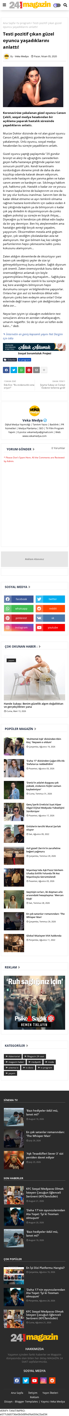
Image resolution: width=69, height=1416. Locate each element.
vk (53, 618)
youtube (53, 627)
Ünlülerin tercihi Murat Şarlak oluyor (43, 828)
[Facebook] (6, 370)
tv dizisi (29, 1067)
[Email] (36, 370)
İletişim (32, 1393)
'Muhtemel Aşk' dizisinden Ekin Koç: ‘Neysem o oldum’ (43, 740)
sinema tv (13, 1067)
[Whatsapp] (21, 370)
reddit (53, 608)
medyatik (36, 1062)
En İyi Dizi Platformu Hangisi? (45, 1267)
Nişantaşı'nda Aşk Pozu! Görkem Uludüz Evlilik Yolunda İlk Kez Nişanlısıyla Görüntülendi (44, 873)
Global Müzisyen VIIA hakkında (43, 935)
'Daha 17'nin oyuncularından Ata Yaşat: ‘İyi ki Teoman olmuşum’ (45, 1214)
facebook (21, 599)
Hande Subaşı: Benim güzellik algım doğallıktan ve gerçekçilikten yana (33, 705)
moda (51, 1062)
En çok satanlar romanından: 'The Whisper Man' (45, 915)
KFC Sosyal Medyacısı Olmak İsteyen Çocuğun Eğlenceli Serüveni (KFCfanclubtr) (45, 1192)
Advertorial (14, 1056)
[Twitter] (13, 370)
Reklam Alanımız (34, 559)
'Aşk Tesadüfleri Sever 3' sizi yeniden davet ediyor (44, 1155)
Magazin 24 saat (35, 1056)
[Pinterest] (29, 370)
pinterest (21, 618)
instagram (21, 627)
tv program (24, 23)
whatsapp (21, 608)
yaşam (11, 1073)
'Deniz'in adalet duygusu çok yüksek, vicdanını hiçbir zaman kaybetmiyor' (43, 786)
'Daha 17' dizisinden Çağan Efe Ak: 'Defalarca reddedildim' (45, 762)
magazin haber (16, 1062)
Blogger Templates (26, 1401)
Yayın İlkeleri (50, 1393)
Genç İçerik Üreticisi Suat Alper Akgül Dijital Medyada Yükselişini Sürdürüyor (45, 808)
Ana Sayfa (9, 23)
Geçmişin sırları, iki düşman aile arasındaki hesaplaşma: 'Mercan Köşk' (44, 895)
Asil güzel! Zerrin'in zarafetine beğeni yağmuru (43, 850)
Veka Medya (32, 420)
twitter (53, 599)
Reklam (34, 1397)
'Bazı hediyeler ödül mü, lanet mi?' (42, 1112)
